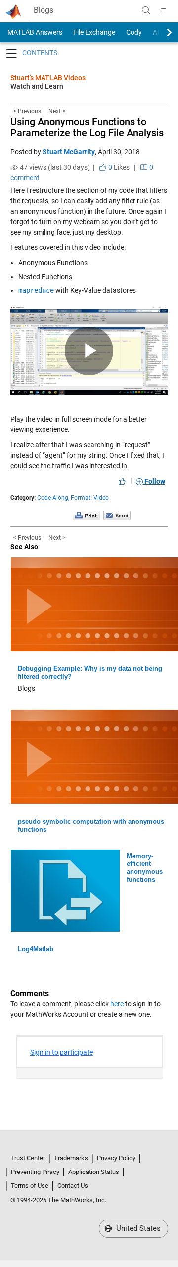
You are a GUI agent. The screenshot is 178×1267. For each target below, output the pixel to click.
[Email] (117, 515)
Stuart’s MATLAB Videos (48, 78)
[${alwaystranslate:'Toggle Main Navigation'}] (163, 10)
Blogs (43, 10)
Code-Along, (53, 497)
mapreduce (36, 290)
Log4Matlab (35, 949)
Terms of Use (29, 1185)
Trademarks (71, 1158)
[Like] (122, 481)
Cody (134, 32)
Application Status (93, 1171)
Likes (118, 167)
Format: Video (90, 497)
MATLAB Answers (34, 32)
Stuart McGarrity (69, 152)
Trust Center (27, 1158)
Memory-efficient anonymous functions (145, 868)
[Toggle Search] (145, 10)
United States (137, 1228)
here (117, 1004)
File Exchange (94, 32)
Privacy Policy (116, 1158)
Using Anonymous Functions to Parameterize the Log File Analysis (87, 127)
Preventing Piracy (35, 1171)
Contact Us (72, 1185)
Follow (154, 481)
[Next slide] (160, 32)
